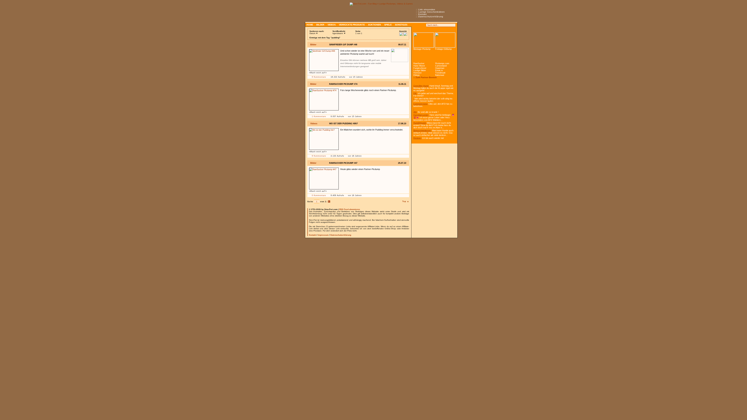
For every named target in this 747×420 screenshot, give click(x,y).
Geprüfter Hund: (421, 86)
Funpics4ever (419, 68)
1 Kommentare (319, 116)
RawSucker (418, 63)
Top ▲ (405, 201)
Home (310, 25)
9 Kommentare (319, 77)
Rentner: (417, 138)
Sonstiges (401, 25)
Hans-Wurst (419, 66)
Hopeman (439, 68)
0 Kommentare (319, 195)
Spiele (388, 25)
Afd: (415, 112)
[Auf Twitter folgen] (423, 25)
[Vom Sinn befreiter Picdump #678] (423, 40)
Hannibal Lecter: (421, 115)
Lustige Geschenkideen (431, 12)
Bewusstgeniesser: (422, 130)
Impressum (323, 235)
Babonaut (439, 75)
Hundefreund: (419, 123)
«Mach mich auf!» (318, 73)
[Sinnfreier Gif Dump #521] (445, 40)
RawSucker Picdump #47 (343, 163)
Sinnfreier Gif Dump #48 (343, 44)
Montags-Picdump (421, 49)
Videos (332, 25)
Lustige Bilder (419, 70)
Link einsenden (426, 9)
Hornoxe (417, 73)
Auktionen (374, 25)
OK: (415, 93)
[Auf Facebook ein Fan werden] (419, 25)
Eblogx (416, 75)
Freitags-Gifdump (443, 49)
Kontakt (422, 14)
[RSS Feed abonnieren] (415, 25)
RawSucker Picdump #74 (343, 84)
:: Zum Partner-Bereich (425, 77)
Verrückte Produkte (352, 25)
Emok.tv (439, 70)
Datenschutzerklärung (430, 16)
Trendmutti (440, 73)
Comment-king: (420, 104)
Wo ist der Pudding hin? (343, 123)
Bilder (320, 25)
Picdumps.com (442, 63)
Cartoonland (441, 66)
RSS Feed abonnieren (349, 209)
